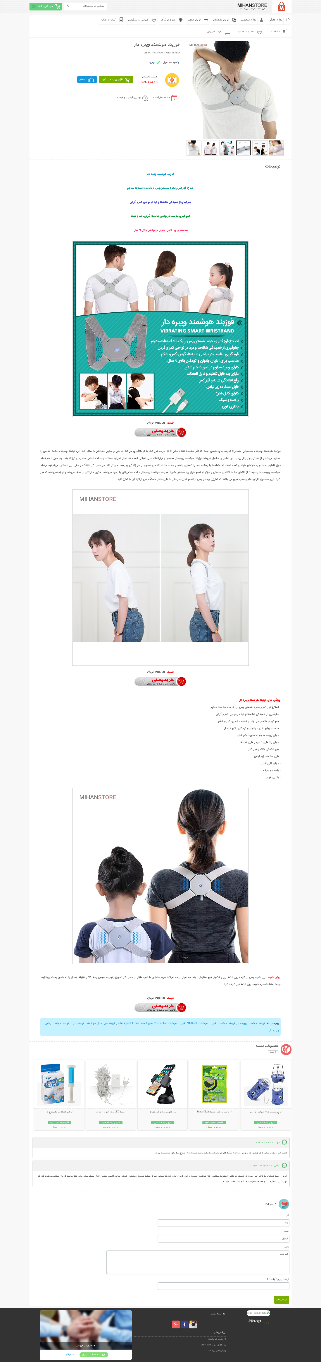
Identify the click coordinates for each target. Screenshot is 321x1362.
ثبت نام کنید (70, 1354)
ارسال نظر (281, 1299)
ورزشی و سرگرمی (138, 19)
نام (287, 1215)
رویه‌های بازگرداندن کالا (213, 1344)
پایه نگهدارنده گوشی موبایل (162, 1112)
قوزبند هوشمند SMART (201, 1023)
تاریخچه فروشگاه (217, 1339)
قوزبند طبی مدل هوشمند (100, 1023)
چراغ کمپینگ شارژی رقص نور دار (266, 1112)
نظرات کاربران (214, 31)
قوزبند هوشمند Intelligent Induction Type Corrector (151, 1023)
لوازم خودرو (194, 19)
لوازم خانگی (275, 19)
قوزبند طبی (77, 1023)
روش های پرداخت (216, 1350)
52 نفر (83, 79)
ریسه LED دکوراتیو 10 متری (111, 1112)
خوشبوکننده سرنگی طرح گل (59, 1112)
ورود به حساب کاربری (93, 1354)
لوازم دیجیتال (221, 19)
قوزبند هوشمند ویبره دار (251, 1023)
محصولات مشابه (246, 31)
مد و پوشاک (168, 19)
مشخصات (275, 31)
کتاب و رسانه (108, 19)
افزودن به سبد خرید (112, 79)
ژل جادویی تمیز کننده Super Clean (214, 1112)
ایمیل (286, 1230)
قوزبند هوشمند (226, 1023)
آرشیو (273, 1052)
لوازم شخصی (248, 19)
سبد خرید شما (45, 6)
